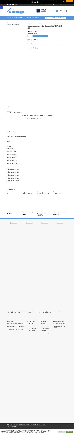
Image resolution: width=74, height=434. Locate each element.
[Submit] (57, 11)
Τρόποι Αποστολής (14, 424)
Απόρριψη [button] (41, 2)
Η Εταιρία (45, 4)
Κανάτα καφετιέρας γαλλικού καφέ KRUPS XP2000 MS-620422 (59, 213)
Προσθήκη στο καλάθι (40, 35)
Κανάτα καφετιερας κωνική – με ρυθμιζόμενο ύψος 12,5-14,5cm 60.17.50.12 (43, 213)
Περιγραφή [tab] (9, 112)
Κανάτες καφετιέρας (34, 41)
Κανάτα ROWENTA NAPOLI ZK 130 (13, 212)
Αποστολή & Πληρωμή (52, 4)
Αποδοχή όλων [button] (69, 431)
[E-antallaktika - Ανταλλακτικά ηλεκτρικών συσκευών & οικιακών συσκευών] (16, 10)
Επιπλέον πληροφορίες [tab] (17, 112)
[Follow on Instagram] (64, 4)
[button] (1, 7)
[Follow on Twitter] (65, 4)
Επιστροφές (29, 424)
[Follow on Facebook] (63, 4)
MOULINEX (32, 43)
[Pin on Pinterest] (35, 48)
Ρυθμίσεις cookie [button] (62, 431)
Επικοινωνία (60, 4)
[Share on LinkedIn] (37, 48)
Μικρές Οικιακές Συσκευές (33, 17)
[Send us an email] (66, 4)
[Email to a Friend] (33, 48)
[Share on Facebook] (28, 48)
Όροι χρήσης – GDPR (43, 424)
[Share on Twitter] (31, 48)
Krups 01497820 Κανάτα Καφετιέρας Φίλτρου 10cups (28, 213)
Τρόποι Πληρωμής (23, 424)
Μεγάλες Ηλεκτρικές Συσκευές (15, 17)
